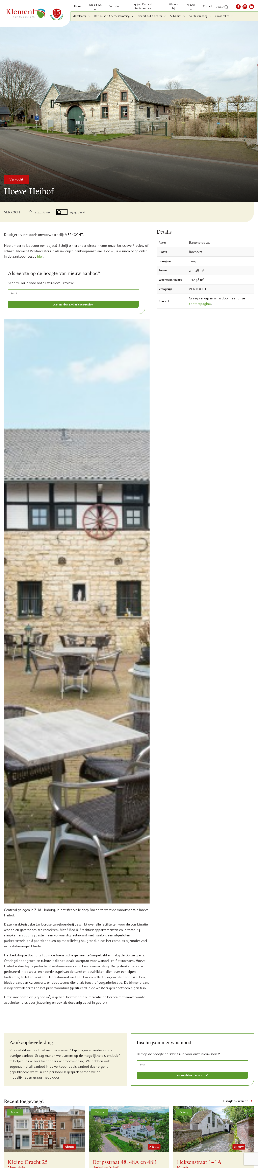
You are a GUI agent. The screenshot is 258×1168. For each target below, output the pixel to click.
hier (40, 256)
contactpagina (200, 303)
